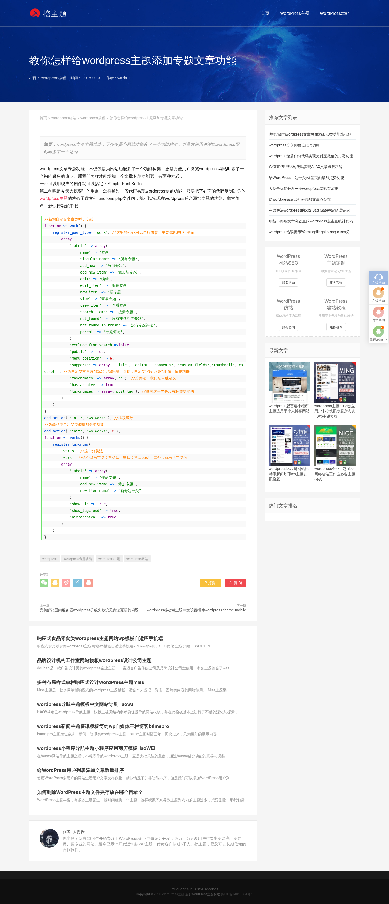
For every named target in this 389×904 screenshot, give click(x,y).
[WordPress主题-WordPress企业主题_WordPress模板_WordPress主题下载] (48, 13)
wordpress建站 (63, 117)
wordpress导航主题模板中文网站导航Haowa (85, 704)
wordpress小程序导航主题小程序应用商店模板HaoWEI (96, 748)
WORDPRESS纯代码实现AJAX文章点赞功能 (305, 166)
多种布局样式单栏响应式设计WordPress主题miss (90, 682)
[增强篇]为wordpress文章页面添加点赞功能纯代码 (310, 134)
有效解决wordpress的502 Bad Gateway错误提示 (309, 210)
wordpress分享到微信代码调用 (294, 144)
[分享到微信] (44, 583)
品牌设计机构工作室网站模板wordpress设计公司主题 (94, 660)
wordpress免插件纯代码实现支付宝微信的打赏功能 (311, 155)
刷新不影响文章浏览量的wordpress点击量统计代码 (311, 220)
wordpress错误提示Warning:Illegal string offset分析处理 (312, 231)
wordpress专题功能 (78, 558)
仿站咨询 (378, 319)
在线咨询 (378, 300)
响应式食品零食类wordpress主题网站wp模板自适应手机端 (100, 638)
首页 (265, 13)
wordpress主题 (54, 198)
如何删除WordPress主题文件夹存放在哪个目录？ (90, 792)
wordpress (49, 558)
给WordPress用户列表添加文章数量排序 (80, 770)
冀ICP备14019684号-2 (237, 894)
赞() (238, 582)
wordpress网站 (137, 558)
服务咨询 (288, 282)
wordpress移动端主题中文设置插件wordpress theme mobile (196, 609)
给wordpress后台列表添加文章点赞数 (300, 199)
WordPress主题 (294, 13)
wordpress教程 (92, 117)
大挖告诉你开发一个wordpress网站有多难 (303, 188)
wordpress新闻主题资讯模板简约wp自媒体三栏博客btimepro (103, 726)
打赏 (211, 582)
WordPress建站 (334, 13)
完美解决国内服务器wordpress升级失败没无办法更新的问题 (89, 609)
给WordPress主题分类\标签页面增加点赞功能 (306, 177)
